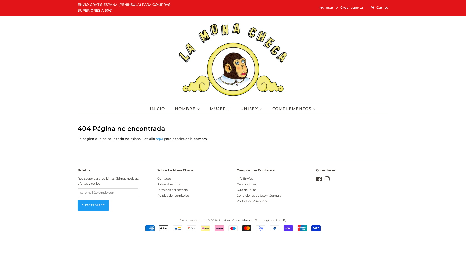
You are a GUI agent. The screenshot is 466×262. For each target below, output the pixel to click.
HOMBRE (186, 108)
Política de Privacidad (252, 201)
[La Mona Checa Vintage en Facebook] (319, 180)
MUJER (219, 108)
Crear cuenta (351, 7)
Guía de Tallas (246, 190)
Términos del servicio (172, 190)
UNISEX (250, 108)
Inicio (157, 108)
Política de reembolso (173, 195)
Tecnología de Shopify (271, 220)
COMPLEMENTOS (292, 108)
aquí (159, 139)
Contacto (164, 178)
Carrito (382, 7)
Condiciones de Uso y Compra (259, 195)
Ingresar (326, 7)
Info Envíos (245, 178)
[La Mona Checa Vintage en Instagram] (327, 180)
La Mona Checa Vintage (236, 220)
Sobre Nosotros (168, 184)
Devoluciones (247, 184)
